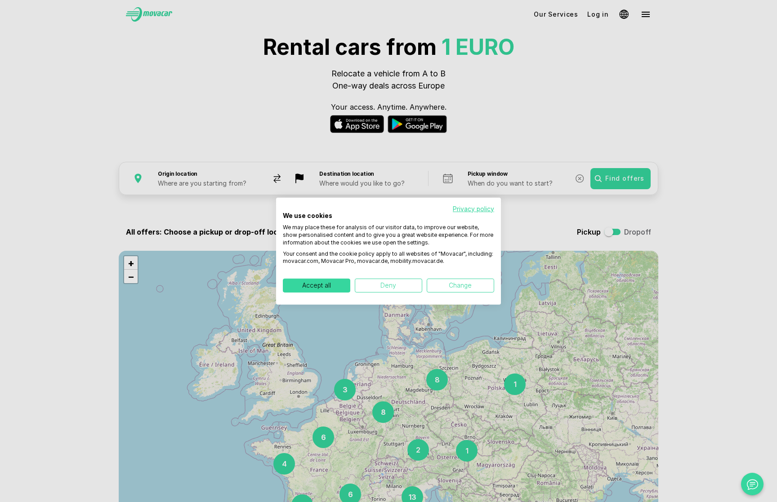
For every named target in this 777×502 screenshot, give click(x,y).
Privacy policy (473, 208)
